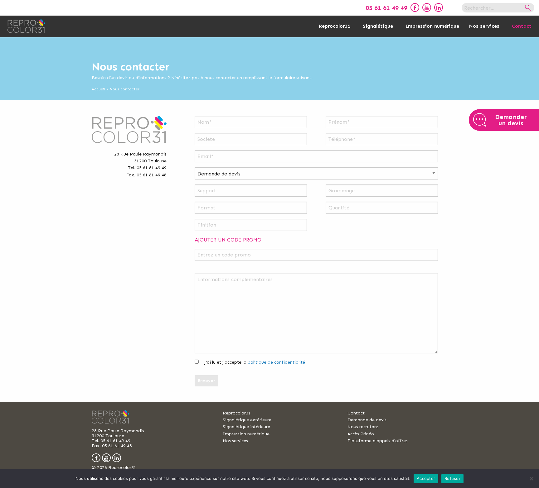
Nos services (484, 26)
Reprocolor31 (334, 26)
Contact (522, 26)
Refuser (452, 478)
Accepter (426, 478)
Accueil (98, 89)
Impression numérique (432, 26)
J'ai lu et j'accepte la (254, 362)
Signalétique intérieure (246, 426)
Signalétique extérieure (247, 420)
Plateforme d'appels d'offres (377, 440)
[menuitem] (413, 7)
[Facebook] (414, 7)
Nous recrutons (363, 426)
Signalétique (378, 26)
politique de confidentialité (276, 362)
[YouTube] (426, 7)
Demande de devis (366, 420)
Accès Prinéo (360, 434)
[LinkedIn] (438, 7)
